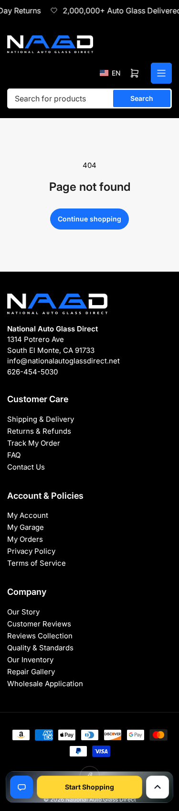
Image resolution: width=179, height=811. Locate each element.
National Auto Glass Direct (100, 799)
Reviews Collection (40, 635)
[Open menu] (161, 73)
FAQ (14, 455)
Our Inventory (30, 659)
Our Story (23, 611)
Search (141, 98)
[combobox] (89, 98)
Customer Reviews (39, 623)
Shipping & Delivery (40, 419)
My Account (27, 515)
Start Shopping (89, 787)
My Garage (25, 527)
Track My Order (33, 443)
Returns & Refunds (39, 431)
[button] (110, 73)
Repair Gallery (31, 671)
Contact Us (26, 466)
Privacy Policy (31, 551)
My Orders (25, 539)
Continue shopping (89, 219)
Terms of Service (36, 563)
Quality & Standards (40, 647)
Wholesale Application (45, 683)
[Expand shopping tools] (157, 787)
